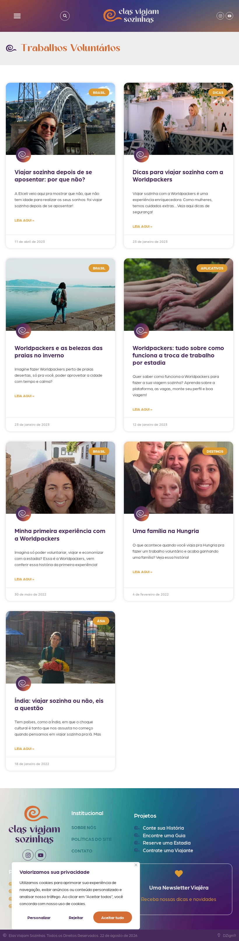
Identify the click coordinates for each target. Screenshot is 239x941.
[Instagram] (220, 16)
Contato (81, 850)
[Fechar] (136, 865)
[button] (17, 16)
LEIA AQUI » (24, 220)
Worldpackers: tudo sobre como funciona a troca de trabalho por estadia (178, 355)
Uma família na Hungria (166, 530)
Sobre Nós (83, 827)
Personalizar (38, 917)
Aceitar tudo (112, 917)
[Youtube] (229, 16)
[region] (76, 895)
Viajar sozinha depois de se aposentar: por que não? (53, 175)
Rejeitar (76, 917)
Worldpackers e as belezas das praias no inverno (59, 351)
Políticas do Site (91, 839)
